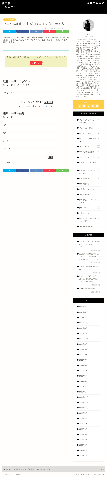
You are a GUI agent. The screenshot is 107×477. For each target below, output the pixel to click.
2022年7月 (83, 360)
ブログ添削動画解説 (9, 19)
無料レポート (89, 208)
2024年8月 (83, 328)
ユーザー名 (8, 117)
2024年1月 (83, 333)
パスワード (7, 93)
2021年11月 (83, 402)
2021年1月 (83, 456)
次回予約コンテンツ (89, 189)
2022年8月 (83, 355)
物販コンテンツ (89, 213)
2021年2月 (83, 450)
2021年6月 (83, 429)
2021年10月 (83, 408)
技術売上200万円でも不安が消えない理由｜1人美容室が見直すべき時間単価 (89, 278)
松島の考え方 (89, 178)
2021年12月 (83, 397)
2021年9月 (83, 413)
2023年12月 (83, 339)
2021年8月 (83, 418)
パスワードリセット (45, 106)
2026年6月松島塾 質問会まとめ (89, 268)
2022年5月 (83, 371)
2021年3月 (83, 445)
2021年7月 (83, 424)
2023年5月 (83, 344)
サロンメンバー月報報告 (89, 140)
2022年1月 (83, 392)
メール (6, 141)
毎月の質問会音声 (89, 194)
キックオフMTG (89, 133)
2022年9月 (83, 349)
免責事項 (18, 474)
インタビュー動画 (89, 128)
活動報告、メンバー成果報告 (89, 201)
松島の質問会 (89, 184)
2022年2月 (83, 386)
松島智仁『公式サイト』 (9, 7)
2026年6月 (83, 312)
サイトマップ (8, 474)
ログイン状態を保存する (33, 102)
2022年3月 (83, 381)
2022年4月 (83, 376)
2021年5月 (83, 434)
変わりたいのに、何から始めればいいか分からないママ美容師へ (89, 244)
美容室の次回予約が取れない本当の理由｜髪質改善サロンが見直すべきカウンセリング (89, 256)
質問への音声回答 (89, 226)
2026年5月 (83, 317)
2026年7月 (83, 307)
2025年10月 (83, 323)
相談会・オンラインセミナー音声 (89, 219)
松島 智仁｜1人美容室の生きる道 (89, 172)
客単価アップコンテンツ (89, 164)
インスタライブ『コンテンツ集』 (89, 121)
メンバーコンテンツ (89, 157)
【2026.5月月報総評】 (87, 288)
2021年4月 (83, 440)
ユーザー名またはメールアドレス (16, 85)
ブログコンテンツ (89, 147)
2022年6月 (83, 365)
